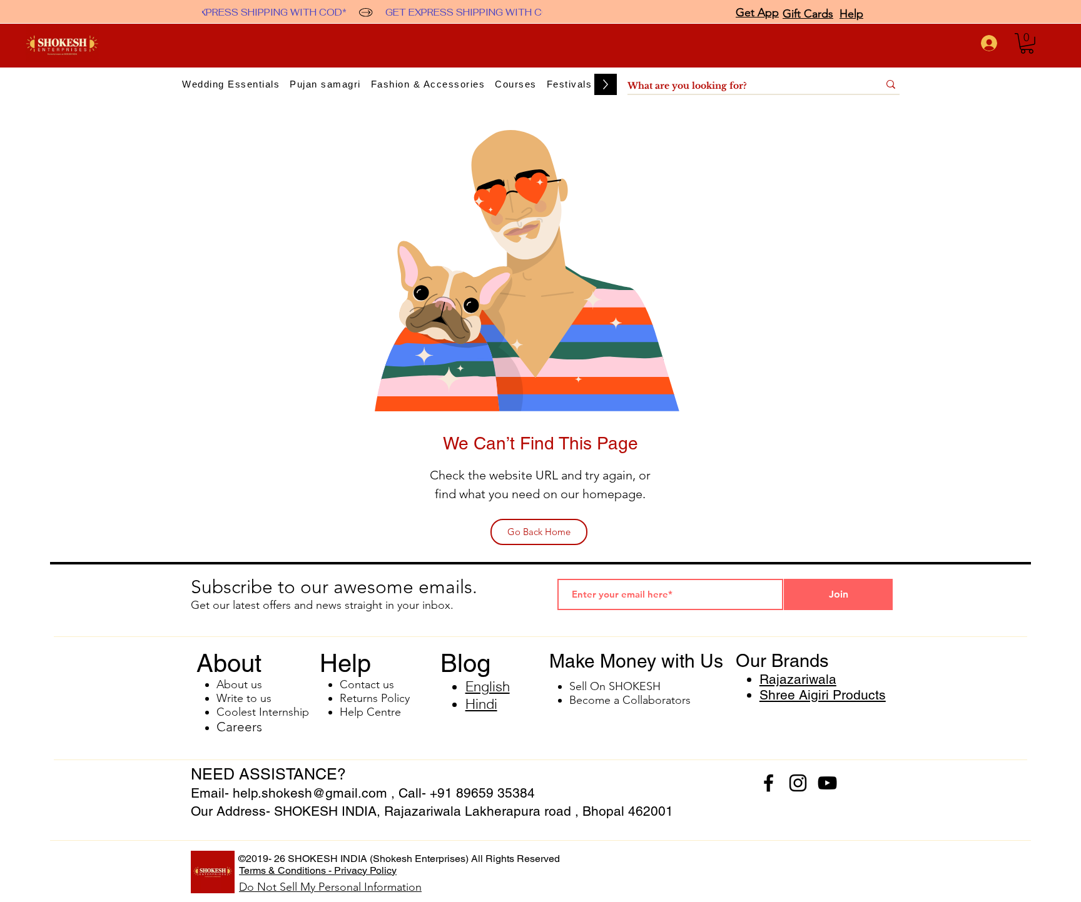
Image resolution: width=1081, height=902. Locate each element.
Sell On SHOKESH (615, 686)
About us (239, 684)
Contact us (367, 684)
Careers (239, 726)
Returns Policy (375, 698)
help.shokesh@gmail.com (310, 793)
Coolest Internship (262, 712)
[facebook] (768, 782)
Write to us (244, 698)
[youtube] (827, 782)
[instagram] (797, 782)
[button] (1027, 43)
